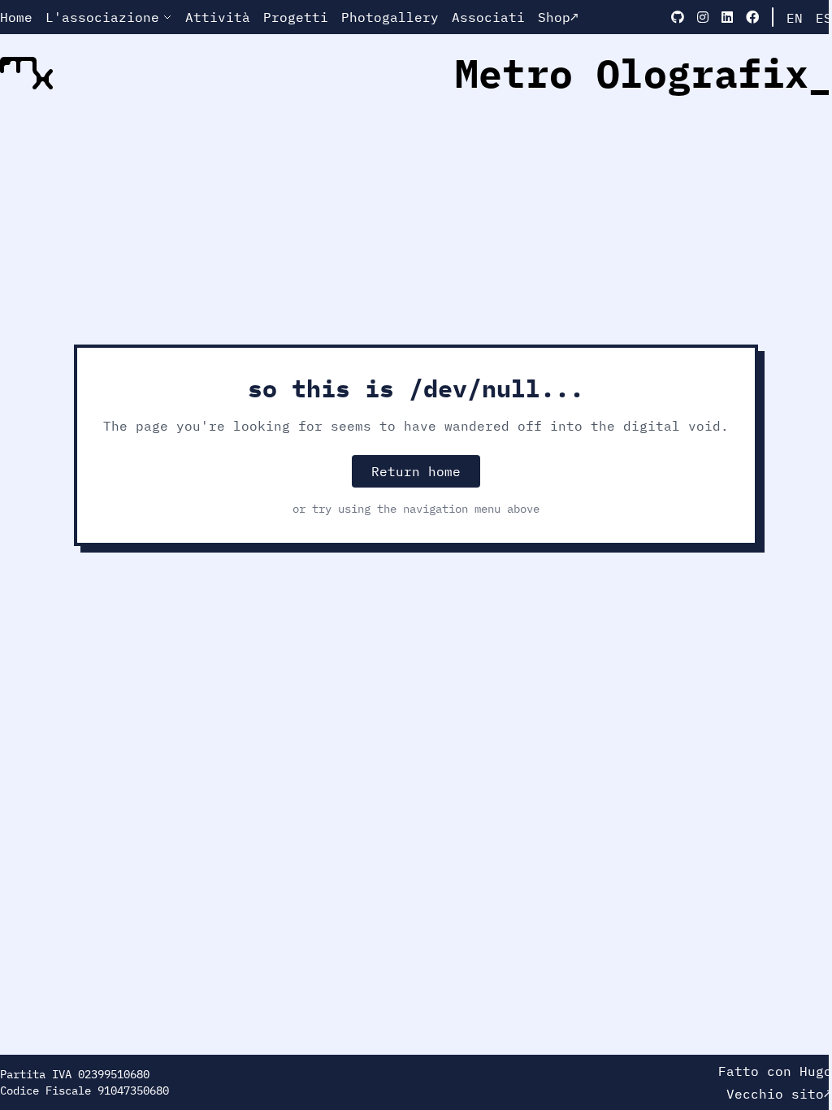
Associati (488, 17)
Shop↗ (558, 17)
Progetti (295, 17)
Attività (217, 17)
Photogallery (390, 17)
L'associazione (102, 17)
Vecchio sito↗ (779, 1094)
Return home (416, 471)
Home (16, 17)
